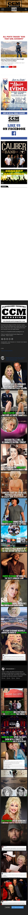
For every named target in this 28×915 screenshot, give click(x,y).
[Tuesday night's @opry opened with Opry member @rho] (14, 729)
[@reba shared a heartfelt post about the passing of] (14, 756)
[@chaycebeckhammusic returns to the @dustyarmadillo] (14, 566)
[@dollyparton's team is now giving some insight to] (14, 593)
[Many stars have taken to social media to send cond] (14, 891)
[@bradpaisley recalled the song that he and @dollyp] (14, 864)
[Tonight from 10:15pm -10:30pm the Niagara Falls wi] (14, 430)
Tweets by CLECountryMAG (7, 350)
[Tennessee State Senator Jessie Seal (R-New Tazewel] (14, 484)
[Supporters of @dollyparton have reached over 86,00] (14, 620)
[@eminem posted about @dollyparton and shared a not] (14, 837)
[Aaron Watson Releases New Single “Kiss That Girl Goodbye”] (14, 57)
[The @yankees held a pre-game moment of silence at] (14, 538)
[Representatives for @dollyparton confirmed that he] (14, 810)
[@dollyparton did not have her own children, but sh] (14, 403)
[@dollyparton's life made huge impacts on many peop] (14, 674)
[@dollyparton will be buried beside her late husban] (14, 783)
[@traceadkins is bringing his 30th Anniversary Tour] (14, 511)
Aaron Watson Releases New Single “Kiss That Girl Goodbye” (12, 60)
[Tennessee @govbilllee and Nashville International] (14, 375)
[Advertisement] (14, 23)
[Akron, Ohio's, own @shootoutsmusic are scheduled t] (14, 701)
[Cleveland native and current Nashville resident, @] (14, 457)
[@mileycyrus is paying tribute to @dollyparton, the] (14, 647)
